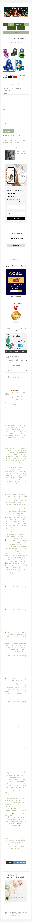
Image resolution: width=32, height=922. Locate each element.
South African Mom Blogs (16, 12)
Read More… (23, 153)
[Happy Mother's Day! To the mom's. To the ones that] (16, 826)
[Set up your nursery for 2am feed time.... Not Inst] (16, 505)
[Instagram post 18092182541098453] (16, 619)
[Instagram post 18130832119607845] (16, 711)
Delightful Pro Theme (18, 913)
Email (4, 116)
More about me (21, 151)
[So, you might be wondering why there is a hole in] (16, 550)
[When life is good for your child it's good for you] (16, 528)
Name (4, 109)
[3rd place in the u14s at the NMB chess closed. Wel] (16, 436)
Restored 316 (24, 912)
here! (4, 21)
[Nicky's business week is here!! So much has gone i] (16, 849)
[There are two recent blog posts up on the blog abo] (16, 780)
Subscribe (17, 153)
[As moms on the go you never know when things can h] (16, 573)
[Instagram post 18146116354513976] (16, 665)
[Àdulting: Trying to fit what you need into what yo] (16, 734)
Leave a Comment (24, 42)
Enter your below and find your (16, 286)
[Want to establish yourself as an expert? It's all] (16, 459)
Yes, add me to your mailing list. (12, 135)
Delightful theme (16, 912)
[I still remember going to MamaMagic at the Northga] (16, 642)
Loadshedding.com (18, 296)
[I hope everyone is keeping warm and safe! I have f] (16, 803)
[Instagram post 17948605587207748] (16, 596)
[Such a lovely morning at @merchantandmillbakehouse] (16, 688)
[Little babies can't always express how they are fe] (16, 482)
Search (20, 291)
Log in (21, 915)
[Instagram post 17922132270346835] (16, 757)
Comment (5, 93)
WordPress (17, 915)
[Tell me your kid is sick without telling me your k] (16, 413)
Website (4, 123)
